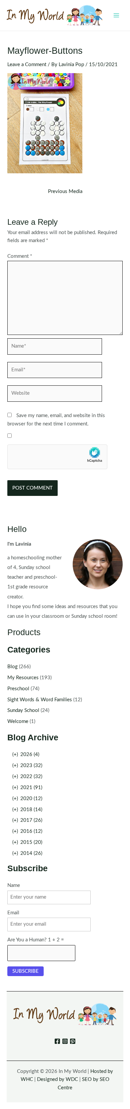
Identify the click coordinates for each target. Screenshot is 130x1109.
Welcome (17, 721)
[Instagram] (65, 1041)
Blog (12, 666)
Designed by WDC (57, 1079)
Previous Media (65, 191)
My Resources (23, 677)
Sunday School (23, 710)
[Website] (54, 394)
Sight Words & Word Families (39, 699)
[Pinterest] (73, 1041)
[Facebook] (57, 1041)
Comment (19, 256)
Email (13, 912)
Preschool (18, 688)
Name (13, 885)
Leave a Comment (26, 64)
